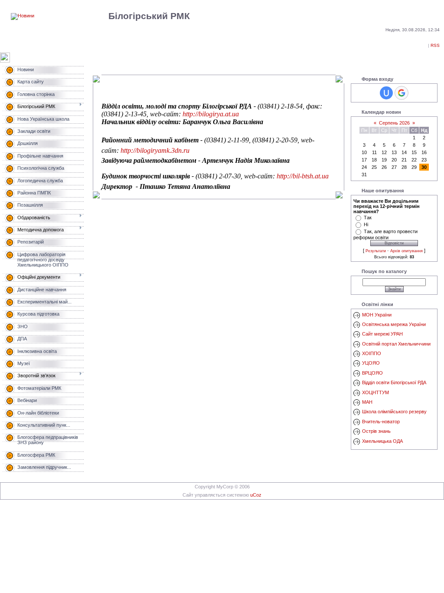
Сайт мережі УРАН (382, 333)
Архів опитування (406, 251)
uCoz (255, 494)
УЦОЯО (371, 363)
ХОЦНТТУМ (375, 392)
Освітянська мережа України (394, 324)
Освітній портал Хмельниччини (396, 343)
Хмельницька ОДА (382, 441)
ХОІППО (371, 353)
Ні (366, 224)
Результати (376, 251)
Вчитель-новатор (381, 421)
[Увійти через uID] (386, 92)
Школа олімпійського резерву (394, 411)
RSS (435, 45)
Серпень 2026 (394, 122)
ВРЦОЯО (372, 373)
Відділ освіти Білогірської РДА (394, 382)
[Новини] (22, 15)
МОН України (377, 314)
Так (368, 217)
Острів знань (376, 431)
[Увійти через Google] (401, 93)
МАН (367, 402)
